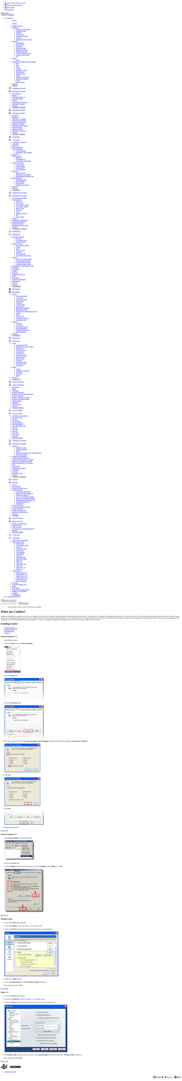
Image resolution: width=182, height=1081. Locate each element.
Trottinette (15, 402)
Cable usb (19, 566)
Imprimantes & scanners (19, 229)
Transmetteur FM (17, 473)
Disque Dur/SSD (17, 490)
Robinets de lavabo (21, 51)
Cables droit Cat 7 (21, 579)
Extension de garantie (18, 104)
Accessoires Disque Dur (23, 491)
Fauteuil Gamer (16, 525)
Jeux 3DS (15, 429)
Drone (14, 389)
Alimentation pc (20, 159)
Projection (19, 374)
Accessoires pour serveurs (20, 102)
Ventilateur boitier (21, 180)
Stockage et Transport (22, 77)
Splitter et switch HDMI (19, 591)
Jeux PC (14, 419)
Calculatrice (15, 387)
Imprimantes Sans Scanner (20, 225)
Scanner (14, 218)
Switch (18, 315)
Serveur (14, 100)
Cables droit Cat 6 (21, 576)
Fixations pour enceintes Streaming (22, 394)
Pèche (18, 60)
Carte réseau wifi (21, 320)
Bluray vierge (20, 208)
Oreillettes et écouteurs (19, 468)
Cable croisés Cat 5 (21, 574)
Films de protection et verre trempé (22, 463)
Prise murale (16, 588)
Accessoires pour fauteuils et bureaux (23, 529)
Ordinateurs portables (19, 134)
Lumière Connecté (17, 396)
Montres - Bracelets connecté (20, 397)
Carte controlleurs (17, 147)
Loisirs (14, 58)
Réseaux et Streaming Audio (20, 399)
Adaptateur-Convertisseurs (20, 540)
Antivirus (19, 323)
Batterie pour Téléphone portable (22, 461)
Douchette (15, 267)
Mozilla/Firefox (9, 631)
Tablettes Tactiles (21, 448)
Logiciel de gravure (22, 327)
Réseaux (14, 294)
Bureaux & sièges (18, 532)
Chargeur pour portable (19, 120)
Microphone (15, 278)
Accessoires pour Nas (22, 318)
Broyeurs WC (20, 44)
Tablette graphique (21, 449)
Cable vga (19, 569)
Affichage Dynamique (22, 370)
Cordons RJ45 (16, 571)
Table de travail (20, 74)
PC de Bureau (16, 94)
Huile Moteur (20, 72)
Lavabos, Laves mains (22, 55)
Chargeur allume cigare (19, 122)
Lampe (18, 80)
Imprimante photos (17, 223)
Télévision (19, 372)
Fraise (18, 67)
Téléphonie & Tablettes (19, 477)
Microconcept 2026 (10, 1072)
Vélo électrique (16, 404)
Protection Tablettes (22, 454)
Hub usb (14, 272)
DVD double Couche (22, 205)
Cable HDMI (20, 554)
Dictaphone (19, 365)
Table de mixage (21, 364)
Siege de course (17, 527)
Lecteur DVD (20, 164)
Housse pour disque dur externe (25, 498)
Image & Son (16, 379)
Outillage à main (21, 31)
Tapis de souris (20, 250)
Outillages (15, 27)
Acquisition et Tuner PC (19, 142)
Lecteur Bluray (20, 166)
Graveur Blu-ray (21, 169)
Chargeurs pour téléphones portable (22, 459)
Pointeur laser (16, 281)
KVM (14, 276)
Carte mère (15, 144)
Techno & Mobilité (18, 408)
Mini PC (14, 95)
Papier (18, 212)
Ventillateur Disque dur (23, 502)
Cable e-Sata (20, 550)
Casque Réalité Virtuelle (23, 262)
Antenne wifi (20, 301)
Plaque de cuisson (17, 26)
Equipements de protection (24, 39)
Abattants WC (20, 43)
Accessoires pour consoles (20, 416)
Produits (10, 18)
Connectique (16, 595)
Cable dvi (19, 547)
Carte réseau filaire (21, 296)
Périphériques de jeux (18, 274)
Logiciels (15, 321)
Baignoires (19, 46)
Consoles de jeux (17, 417)
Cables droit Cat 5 (21, 572)
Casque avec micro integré (24, 259)
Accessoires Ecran (21, 240)
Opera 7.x (8, 633)
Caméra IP (19, 303)
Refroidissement (17, 178)
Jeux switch (15, 434)
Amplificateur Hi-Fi (22, 345)
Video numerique (21, 332)
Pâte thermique (20, 181)
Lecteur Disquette (17, 509)
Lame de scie (20, 34)
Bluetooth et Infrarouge (23, 308)
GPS (13, 465)
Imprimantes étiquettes (18, 222)
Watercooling (20, 183)
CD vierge (19, 201)
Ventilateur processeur (22, 185)
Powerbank (15, 470)
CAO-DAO (19, 325)
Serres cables (20, 217)
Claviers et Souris (17, 243)
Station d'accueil (17, 127)
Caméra (18, 369)
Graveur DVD (20, 168)
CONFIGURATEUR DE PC (14, 596)
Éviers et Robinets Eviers (23, 53)
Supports (14, 471)
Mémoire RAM (20, 173)
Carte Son (15, 154)
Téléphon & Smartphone (19, 456)
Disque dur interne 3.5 (22, 495)
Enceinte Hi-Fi (20, 353)
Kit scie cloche (20, 82)
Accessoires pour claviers (23, 255)
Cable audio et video (18, 542)
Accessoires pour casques (23, 264)
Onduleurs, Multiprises (19, 279)
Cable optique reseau (22, 545)
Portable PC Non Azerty (19, 131)
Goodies (14, 271)
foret (17, 65)
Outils (14, 586)
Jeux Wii (14, 431)
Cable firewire (20, 552)
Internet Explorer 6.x (11, 629)
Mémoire (15, 171)
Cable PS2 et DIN (21, 559)
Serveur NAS (20, 316)
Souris (18, 249)
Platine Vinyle (20, 359)
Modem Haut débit (21, 310)
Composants (16, 190)
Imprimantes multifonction (20, 220)
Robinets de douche (22, 50)
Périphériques (16, 286)
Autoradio (19, 360)
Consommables (16, 200)
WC (17, 56)
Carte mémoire (16, 486)
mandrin (18, 68)
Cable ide (19, 555)
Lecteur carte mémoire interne (25, 497)
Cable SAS (19, 560)
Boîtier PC (19, 157)
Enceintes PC (16, 269)
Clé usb (14, 485)
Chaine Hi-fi (19, 352)
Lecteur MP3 (16, 466)
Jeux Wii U (15, 433)
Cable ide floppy (21, 557)
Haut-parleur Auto (21, 362)
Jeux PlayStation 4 (17, 424)
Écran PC (19, 238)
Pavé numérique (21, 254)
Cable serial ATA (21, 564)
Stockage (15, 515)
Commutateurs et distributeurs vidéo (23, 266)
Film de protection (17, 129)
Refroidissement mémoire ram (25, 176)
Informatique (16, 335)
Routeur (18, 313)
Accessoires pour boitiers (23, 161)
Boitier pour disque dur (19, 510)
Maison (15, 86)
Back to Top (4, 830)
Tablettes (14, 446)
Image (14, 367)
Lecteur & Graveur (18, 163)
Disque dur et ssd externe (19, 488)
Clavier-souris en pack (22, 245)
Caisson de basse (21, 350)
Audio (14, 343)
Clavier (18, 247)
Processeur (15, 145)
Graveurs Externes (17, 505)
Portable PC (15, 115)
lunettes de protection (22, 79)
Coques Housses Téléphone (20, 458)
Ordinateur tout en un (18, 97)
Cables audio (20, 543)
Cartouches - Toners (22, 206)
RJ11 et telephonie (21, 581)
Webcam (14, 283)
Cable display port (21, 549)
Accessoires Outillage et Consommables (24, 62)
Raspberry (15, 186)
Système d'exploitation (22, 330)
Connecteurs (19, 306)
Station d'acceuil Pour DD (20, 512)
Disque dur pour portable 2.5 (24, 493)
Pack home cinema (21, 355)
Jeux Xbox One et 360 (19, 426)
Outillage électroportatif (23, 29)
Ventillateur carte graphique (24, 152)
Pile (17, 215)
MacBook (15, 117)
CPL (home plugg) (21, 299)
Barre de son (20, 348)
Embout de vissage (21, 70)
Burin (17, 63)
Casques (14, 257)
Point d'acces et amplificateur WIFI (26, 311)
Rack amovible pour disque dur (25, 500)
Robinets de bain (21, 48)
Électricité (15, 583)
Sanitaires (15, 41)
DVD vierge (19, 203)
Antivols (18, 38)
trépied (18, 75)
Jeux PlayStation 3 (17, 422)
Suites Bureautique (21, 328)
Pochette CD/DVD (21, 213)
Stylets (18, 451)
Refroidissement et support (20, 125)
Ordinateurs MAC (17, 99)
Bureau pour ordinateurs (19, 523)
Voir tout (14, 84)
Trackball (19, 252)
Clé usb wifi (19, 298)
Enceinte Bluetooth (18, 392)
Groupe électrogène (22, 36)
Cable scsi (19, 562)
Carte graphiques (17, 149)
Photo (17, 376)
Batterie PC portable (18, 124)
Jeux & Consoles (17, 438)
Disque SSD (19, 503)
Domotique (15, 390)
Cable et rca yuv (21, 567)
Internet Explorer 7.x (11, 628)
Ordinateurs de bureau (19, 107)
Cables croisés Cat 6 (22, 578)
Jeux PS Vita (16, 421)
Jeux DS (14, 428)
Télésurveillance (17, 401)
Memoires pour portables (23, 174)
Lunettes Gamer (20, 242)
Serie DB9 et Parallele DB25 (20, 589)
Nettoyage (19, 210)
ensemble (19, 33)
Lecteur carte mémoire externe (21, 507)
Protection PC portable (19, 119)
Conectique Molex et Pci (19, 584)
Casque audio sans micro (23, 261)
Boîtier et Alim (16, 156)
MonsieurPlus (5, 13)
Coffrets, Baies (20, 304)
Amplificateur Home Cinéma (24, 347)
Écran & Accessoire (18, 237)
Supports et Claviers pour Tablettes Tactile (28, 453)
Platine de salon (20, 357)
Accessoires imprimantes (19, 198)
